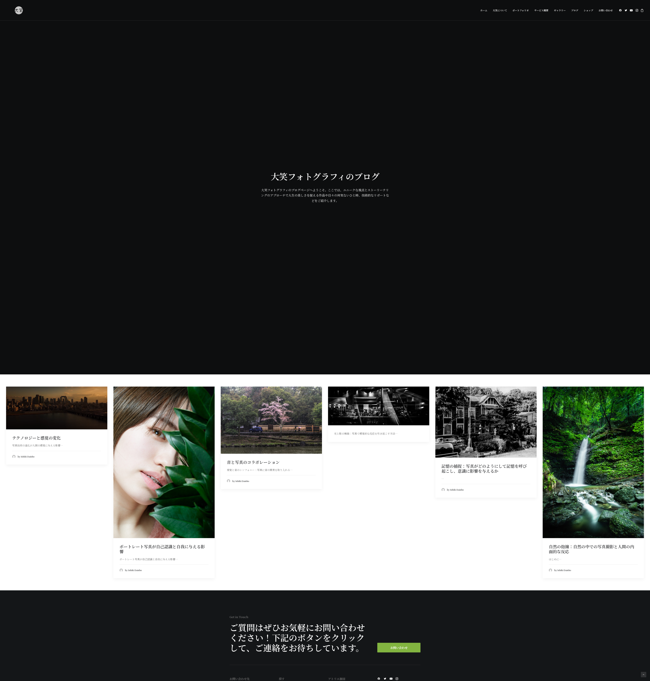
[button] (621, 10)
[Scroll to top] (643, 674)
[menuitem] (484, 10)
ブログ (574, 10)
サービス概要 (541, 10)
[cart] (641, 10)
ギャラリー (560, 10)
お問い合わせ (606, 10)
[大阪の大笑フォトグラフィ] (18, 10)
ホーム (483, 10)
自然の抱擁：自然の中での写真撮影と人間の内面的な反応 (591, 549)
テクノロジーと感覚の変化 (36, 438)
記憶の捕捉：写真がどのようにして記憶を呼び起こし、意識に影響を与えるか (484, 468)
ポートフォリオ (520, 10)
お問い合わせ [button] (399, 647)
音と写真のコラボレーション (253, 462)
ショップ (588, 10)
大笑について (500, 10)
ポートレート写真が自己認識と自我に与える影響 (162, 549)
